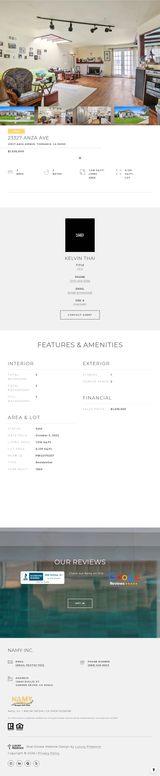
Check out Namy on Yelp (86, 573)
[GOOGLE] (28, 763)
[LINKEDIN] (19, 763)
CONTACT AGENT (80, 315)
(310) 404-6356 (80, 281)
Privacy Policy (49, 753)
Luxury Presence (88, 746)
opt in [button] (80, 603)
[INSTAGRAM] (11, 763)
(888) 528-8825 (98, 665)
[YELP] (36, 763)
